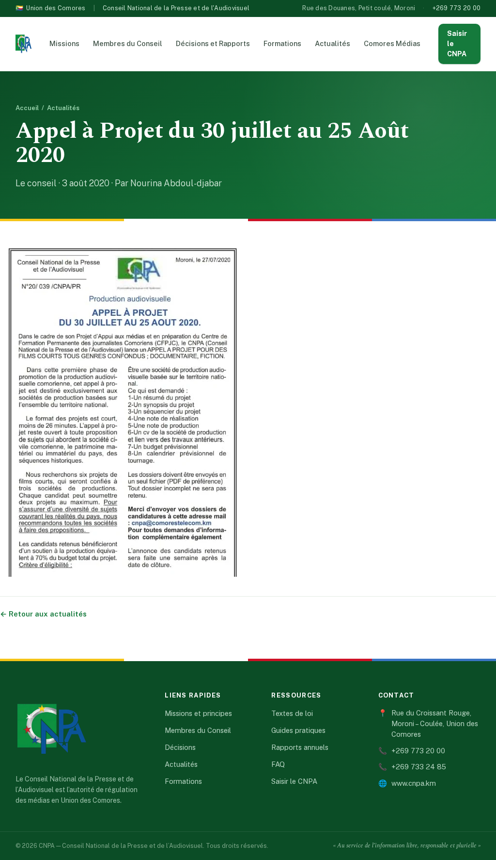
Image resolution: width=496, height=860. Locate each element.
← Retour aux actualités (43, 614)
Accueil (27, 108)
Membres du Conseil (127, 43)
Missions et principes (198, 713)
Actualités (332, 43)
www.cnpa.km (407, 783)
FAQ (278, 764)
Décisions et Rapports (213, 43)
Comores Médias (392, 43)
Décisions (180, 747)
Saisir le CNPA (457, 44)
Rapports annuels (299, 747)
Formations (282, 43)
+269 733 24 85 (412, 767)
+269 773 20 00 (457, 8)
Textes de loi (292, 713)
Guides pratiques (298, 730)
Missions (64, 43)
